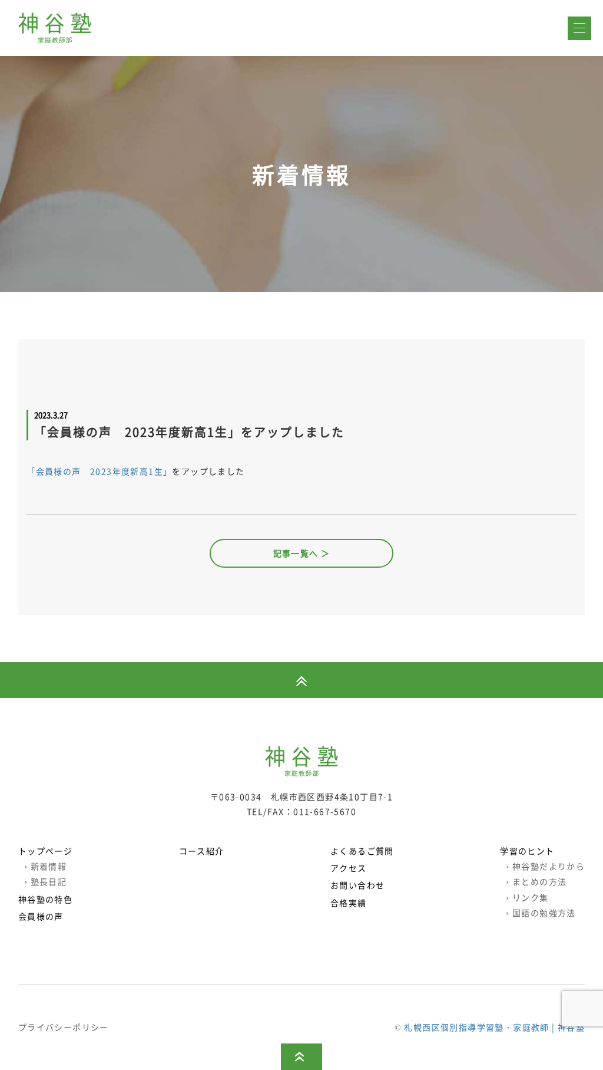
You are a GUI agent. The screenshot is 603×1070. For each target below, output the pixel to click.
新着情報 (45, 866)
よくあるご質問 (362, 851)
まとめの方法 (536, 881)
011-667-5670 (324, 811)
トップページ (45, 851)
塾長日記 (45, 881)
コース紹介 (201, 851)
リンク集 (527, 897)
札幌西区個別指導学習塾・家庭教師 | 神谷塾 (494, 1027)
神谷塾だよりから (545, 866)
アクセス (348, 868)
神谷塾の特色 (45, 899)
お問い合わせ (357, 885)
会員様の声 (41, 916)
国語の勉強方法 (541, 912)
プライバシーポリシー (63, 1027)
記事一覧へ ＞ (301, 553)
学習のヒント (527, 851)
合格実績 (348, 902)
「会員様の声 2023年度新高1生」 (99, 471)
